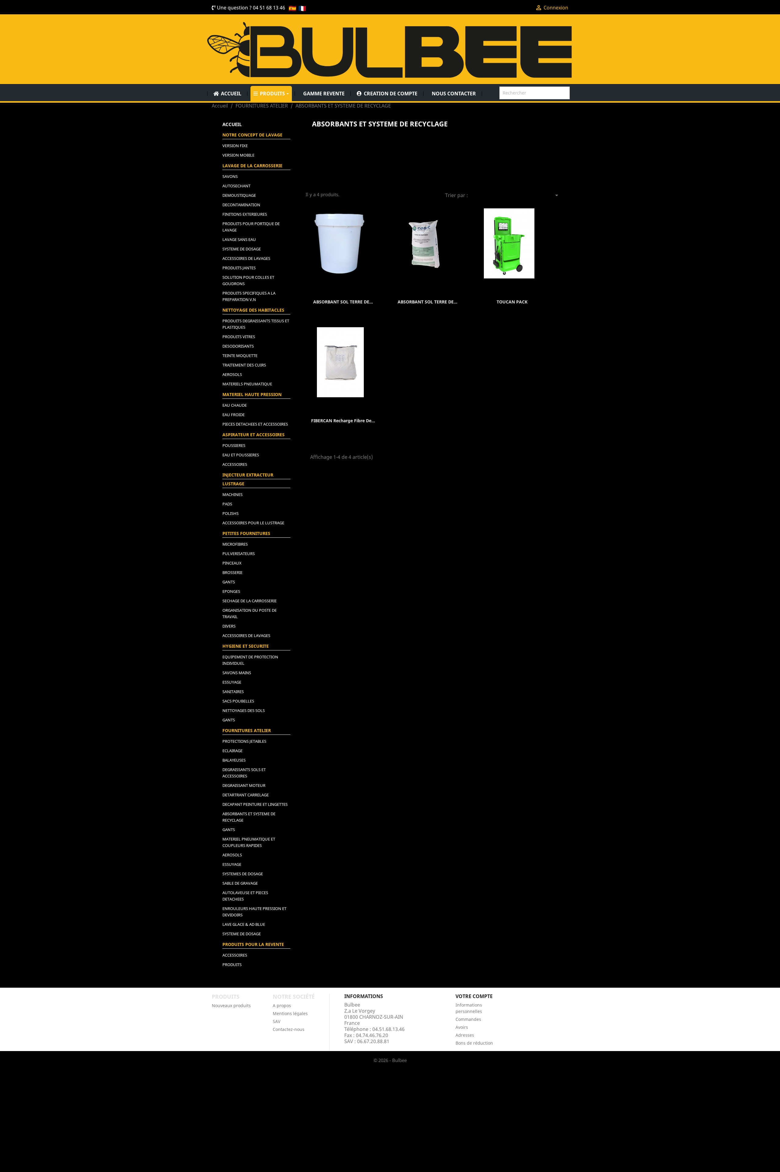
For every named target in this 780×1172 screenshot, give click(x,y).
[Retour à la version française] (302, 8)
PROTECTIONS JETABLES (244, 741)
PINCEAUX (232, 563)
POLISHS (230, 513)
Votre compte (474, 996)
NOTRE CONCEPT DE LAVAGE (252, 135)
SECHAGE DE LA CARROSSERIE (249, 601)
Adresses (465, 1035)
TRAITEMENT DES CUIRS (244, 365)
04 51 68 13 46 (269, 8)
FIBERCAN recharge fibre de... (343, 420)
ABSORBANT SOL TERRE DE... (343, 302)
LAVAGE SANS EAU (239, 239)
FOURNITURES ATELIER (246, 730)
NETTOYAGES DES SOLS (243, 710)
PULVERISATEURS (238, 553)
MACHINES (232, 494)
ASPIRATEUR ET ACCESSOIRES (253, 434)
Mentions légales (290, 1013)
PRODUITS (232, 964)
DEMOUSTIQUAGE (239, 195)
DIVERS (229, 626)
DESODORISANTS (238, 346)
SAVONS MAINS (236, 672)
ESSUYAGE (231, 682)
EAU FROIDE (233, 414)
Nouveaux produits (231, 1005)
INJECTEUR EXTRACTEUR (247, 475)
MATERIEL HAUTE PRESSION (252, 394)
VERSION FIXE (235, 145)
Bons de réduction (474, 1043)
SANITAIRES (233, 691)
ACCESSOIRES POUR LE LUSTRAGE (253, 523)
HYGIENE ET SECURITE (245, 646)
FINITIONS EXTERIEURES (244, 214)
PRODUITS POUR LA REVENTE (253, 944)
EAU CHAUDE (234, 405)
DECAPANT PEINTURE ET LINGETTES (255, 804)
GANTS (228, 582)
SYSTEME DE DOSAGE (241, 249)
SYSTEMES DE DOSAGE (242, 873)
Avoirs (462, 1027)
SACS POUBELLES (238, 701)
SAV (276, 1021)
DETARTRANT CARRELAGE (245, 795)
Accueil (232, 124)
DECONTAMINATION (241, 204)
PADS (227, 504)
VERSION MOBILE (238, 155)
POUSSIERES (233, 445)
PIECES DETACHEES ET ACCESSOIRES (255, 424)
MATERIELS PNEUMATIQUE (247, 384)
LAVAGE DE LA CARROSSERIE (252, 165)
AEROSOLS (232, 374)
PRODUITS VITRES (238, 336)
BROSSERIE (232, 572)
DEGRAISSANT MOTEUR (243, 785)
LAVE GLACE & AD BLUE (243, 924)
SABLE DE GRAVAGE (240, 883)
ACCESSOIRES (234, 464)
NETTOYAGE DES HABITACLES (253, 310)
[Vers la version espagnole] (292, 8)
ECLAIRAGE (232, 750)
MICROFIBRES (235, 544)
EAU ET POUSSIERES (240, 455)
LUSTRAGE (233, 484)
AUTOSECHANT (236, 186)
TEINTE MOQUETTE (239, 355)
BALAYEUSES (234, 760)
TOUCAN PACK (512, 302)
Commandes (468, 1019)
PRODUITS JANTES (239, 268)
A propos (282, 1005)
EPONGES (231, 591)
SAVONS (230, 176)
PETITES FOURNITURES (246, 533)
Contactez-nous (288, 1029)
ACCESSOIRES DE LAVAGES (246, 258)
